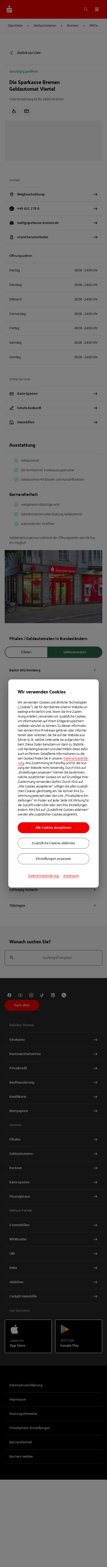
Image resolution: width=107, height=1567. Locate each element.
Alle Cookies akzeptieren (53, 828)
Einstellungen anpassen (53, 859)
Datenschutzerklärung (43, 876)
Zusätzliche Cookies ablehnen (53, 843)
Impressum (71, 876)
